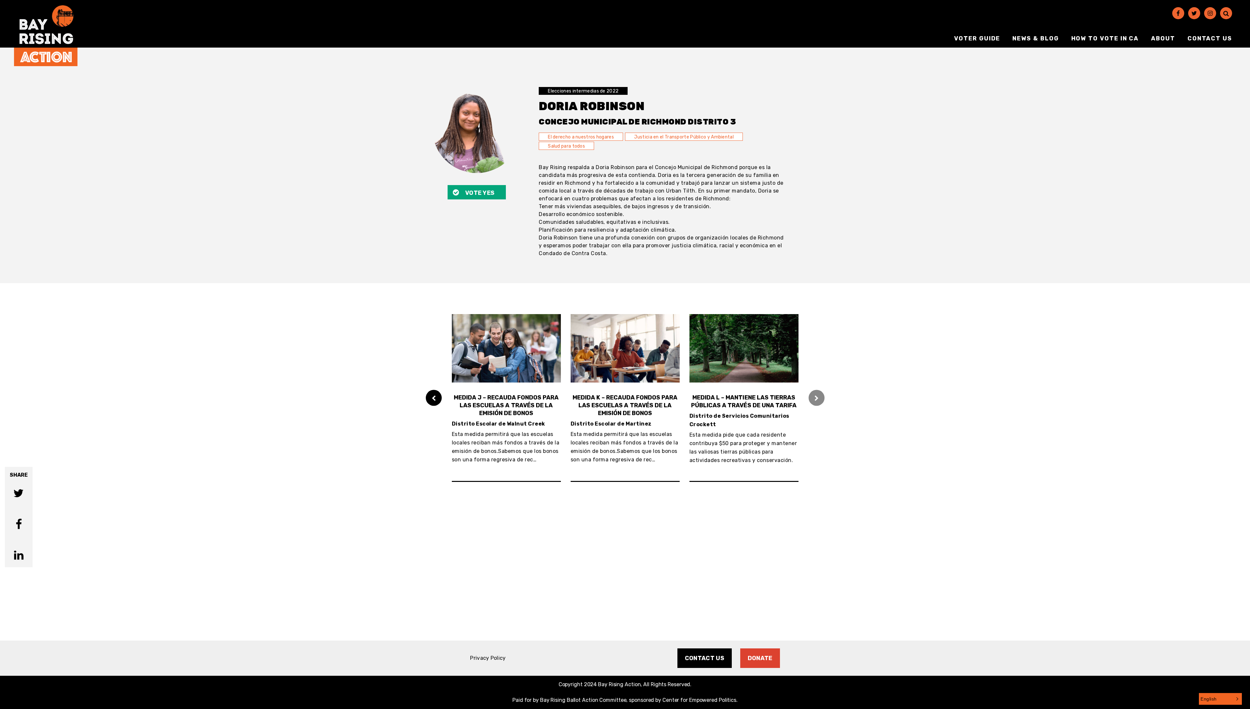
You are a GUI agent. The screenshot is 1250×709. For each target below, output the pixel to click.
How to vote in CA (1105, 38)
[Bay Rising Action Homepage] (45, 35)
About (1163, 38)
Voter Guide (977, 38)
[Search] (1226, 13)
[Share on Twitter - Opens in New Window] (18, 494)
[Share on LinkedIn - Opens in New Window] (18, 556)
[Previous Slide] (434, 398)
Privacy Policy (488, 658)
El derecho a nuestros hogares (581, 137)
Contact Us (1210, 38)
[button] (1220, 699)
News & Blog (1035, 38)
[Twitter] (1194, 13)
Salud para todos (566, 146)
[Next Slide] (817, 398)
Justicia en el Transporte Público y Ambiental (684, 137)
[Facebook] (1178, 13)
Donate (760, 658)
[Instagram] (1210, 13)
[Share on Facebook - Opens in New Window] (19, 525)
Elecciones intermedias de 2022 (583, 91)
